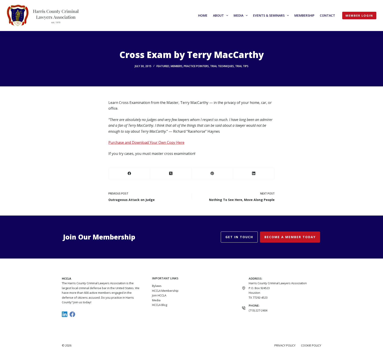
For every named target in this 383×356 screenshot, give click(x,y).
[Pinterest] (212, 173)
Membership (304, 15)
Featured (162, 66)
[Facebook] (129, 173)
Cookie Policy (311, 345)
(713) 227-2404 (258, 310)
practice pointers (196, 66)
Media (238, 15)
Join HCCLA (159, 295)
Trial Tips (241, 66)
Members (176, 66)
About (218, 15)
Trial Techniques (222, 66)
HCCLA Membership (165, 291)
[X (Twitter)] (171, 173)
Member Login (359, 16)
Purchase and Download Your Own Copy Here (146, 142)
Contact (327, 15)
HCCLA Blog (159, 305)
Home (202, 15)
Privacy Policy (284, 345)
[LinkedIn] (254, 173)
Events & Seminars (269, 15)
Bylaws (157, 286)
